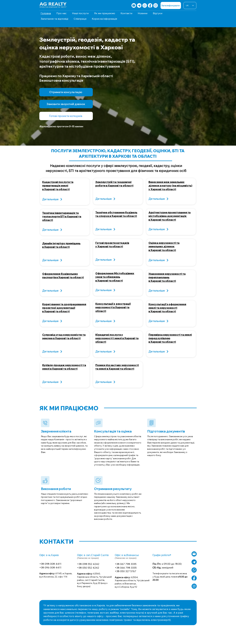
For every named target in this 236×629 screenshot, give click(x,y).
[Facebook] (150, 5)
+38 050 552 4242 (88, 567)
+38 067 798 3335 (125, 564)
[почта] (194, 554)
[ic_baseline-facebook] (194, 578)
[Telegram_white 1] (139, 5)
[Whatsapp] (144, 5)
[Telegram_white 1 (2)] (194, 562)
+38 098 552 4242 (88, 564)
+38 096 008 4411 (50, 567)
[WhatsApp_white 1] (194, 570)
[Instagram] (155, 5)
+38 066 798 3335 (126, 567)
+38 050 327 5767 (125, 571)
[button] (66, 104)
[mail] (133, 5)
